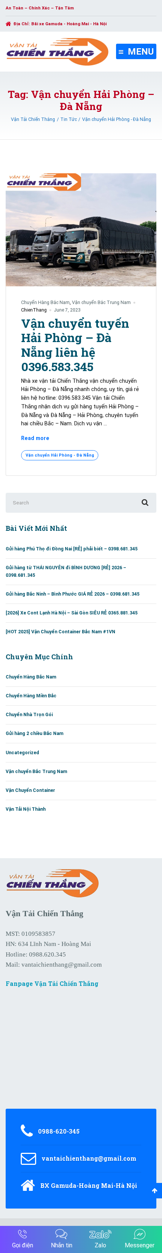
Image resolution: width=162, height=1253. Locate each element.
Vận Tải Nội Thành (26, 809)
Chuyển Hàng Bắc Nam (45, 302)
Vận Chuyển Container (30, 790)
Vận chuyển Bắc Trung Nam (101, 302)
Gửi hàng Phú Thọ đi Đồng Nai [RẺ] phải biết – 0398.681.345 (72, 549)
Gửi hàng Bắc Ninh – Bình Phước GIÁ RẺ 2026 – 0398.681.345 (72, 594)
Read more (35, 439)
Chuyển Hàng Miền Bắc (31, 695)
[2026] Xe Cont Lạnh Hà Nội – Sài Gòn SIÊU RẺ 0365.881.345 (72, 613)
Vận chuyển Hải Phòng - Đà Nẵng (60, 455)
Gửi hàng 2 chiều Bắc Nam (34, 733)
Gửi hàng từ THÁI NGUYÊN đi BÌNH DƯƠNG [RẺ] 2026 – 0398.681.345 (66, 571)
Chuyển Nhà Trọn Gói (29, 714)
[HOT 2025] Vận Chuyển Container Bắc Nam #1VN (60, 631)
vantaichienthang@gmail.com (61, 964)
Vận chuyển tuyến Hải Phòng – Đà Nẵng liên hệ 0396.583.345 (75, 344)
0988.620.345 (47, 954)
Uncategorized (22, 752)
